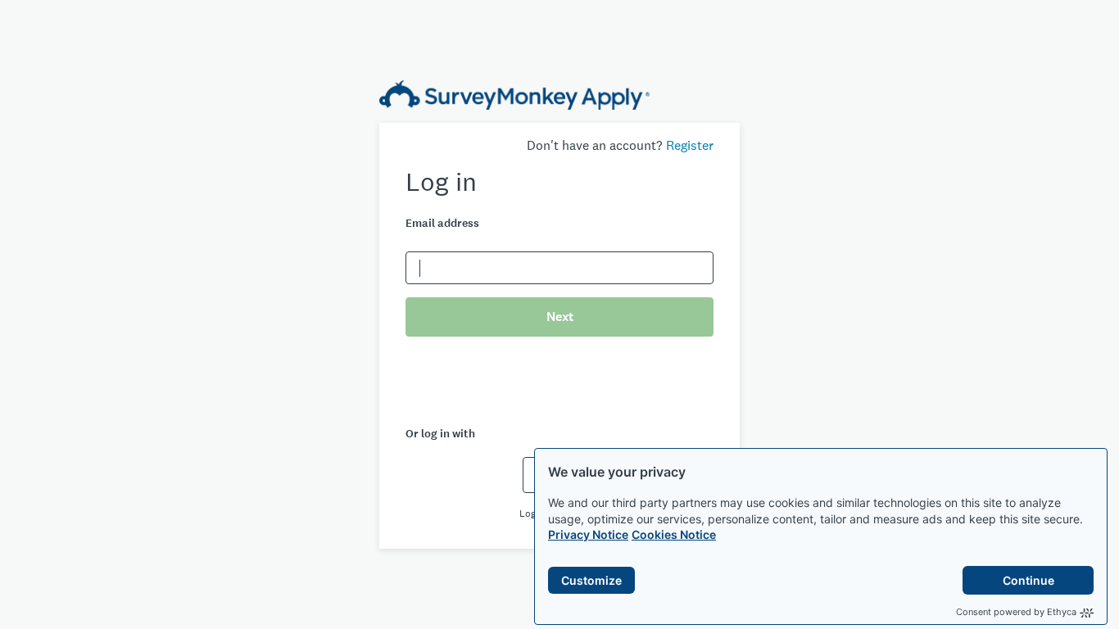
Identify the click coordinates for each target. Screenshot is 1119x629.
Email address (442, 223)
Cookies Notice (674, 534)
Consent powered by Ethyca (1016, 612)
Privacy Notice (588, 534)
